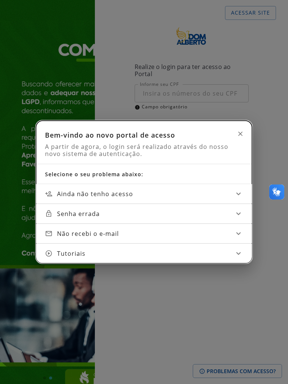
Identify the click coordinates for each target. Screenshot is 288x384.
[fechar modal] (240, 134)
